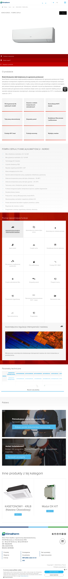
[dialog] (34, 573)
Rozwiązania (26, 552)
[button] (23, 577)
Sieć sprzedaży (45, 552)
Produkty (6, 552)
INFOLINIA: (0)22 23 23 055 (29, 559)
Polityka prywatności (60, 567)
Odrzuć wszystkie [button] (54, 575)
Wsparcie (6, 555)
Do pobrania (26, 555)
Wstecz (63, 13)
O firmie (6, 558)
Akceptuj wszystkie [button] (54, 571)
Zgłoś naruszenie (46, 555)
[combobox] (64, 569)
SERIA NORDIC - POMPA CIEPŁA (22, 7)
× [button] (66, 569)
